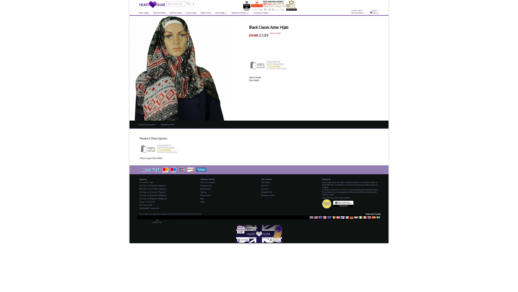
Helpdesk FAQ (266, 192)
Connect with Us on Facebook (359, 169)
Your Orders (265, 182)
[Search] (188, 3)
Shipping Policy (206, 186)
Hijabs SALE (205, 12)
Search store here (175, 4)
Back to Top (157, 222)
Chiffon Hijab (176, 12)
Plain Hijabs (144, 12)
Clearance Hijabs (260, 12)
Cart (374, 12)
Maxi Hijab (220, 12)
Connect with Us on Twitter (365, 169)
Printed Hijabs (159, 12)
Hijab (202, 199)
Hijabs (202, 202)
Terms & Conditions (208, 182)
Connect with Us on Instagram (370, 169)
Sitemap (203, 192)
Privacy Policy (205, 195)
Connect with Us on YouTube (376, 169)
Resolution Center (268, 195)
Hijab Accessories (239, 12)
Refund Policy (205, 189)
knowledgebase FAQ (344, 192)
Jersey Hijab (191, 12)
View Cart (264, 186)
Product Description (147, 124)
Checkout (264, 189)
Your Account (357, 12)
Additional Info (167, 124)
